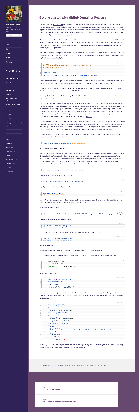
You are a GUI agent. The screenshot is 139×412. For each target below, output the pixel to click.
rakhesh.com (13, 24)
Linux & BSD (9, 135)
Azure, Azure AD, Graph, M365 (13, 98)
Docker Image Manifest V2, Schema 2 (74, 96)
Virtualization (9, 163)
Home (7, 45)
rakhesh (56, 365)
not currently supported (89, 159)
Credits (8, 57)
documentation (46, 40)
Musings (8, 143)
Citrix (7, 111)
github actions (85, 365)
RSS (6, 82)
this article (89, 116)
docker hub (72, 365)
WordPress (8, 171)
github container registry (98, 365)
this (61, 124)
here (56, 106)
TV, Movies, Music (10, 159)
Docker (7, 119)
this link (97, 134)
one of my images (58, 24)
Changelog (9, 62)
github (78, 365)
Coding (7, 115)
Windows (8, 167)
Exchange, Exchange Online (12, 123)
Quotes (8, 53)
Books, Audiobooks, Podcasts (13, 104)
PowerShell (8, 155)
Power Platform (9, 151)
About (7, 49)
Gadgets (8, 127)
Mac (7, 139)
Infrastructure (9, 131)
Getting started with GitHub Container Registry (72, 17)
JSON (10, 82)
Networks (8, 147)
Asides (7, 94)
